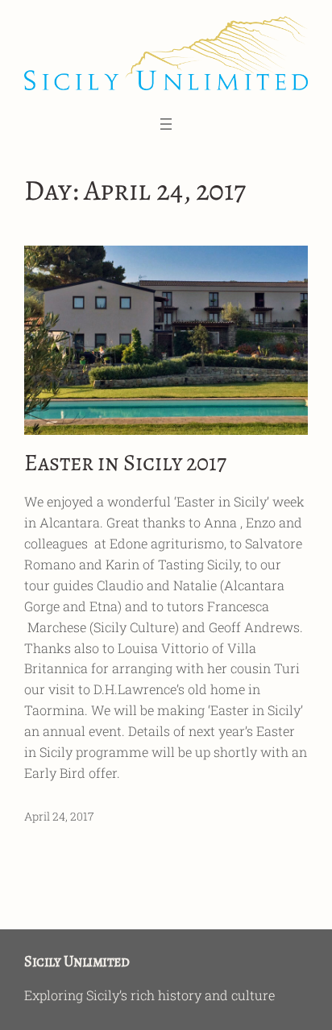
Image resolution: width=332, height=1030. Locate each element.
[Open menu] (166, 124)
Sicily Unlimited (76, 961)
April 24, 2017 (59, 816)
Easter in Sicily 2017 (125, 463)
